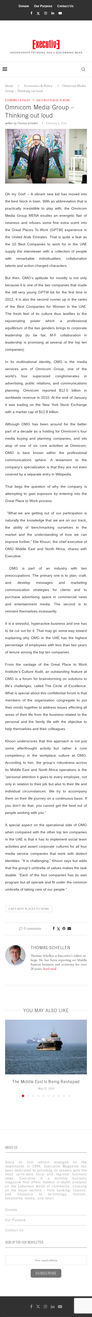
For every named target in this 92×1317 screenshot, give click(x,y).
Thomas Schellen (27, 123)
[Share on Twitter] (58, 929)
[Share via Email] (69, 929)
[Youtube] (60, 13)
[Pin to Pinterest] (63, 929)
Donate (24, 6)
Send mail (49, 969)
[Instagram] (45, 13)
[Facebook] (31, 13)
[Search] (83, 69)
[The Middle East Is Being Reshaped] (46, 1047)
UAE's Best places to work (28, 908)
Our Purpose (43, 6)
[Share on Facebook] (54, 929)
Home (9, 86)
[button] (9, 1058)
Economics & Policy (38, 86)
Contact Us (65, 6)
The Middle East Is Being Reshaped (46, 1081)
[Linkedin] (52, 13)
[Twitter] (38, 13)
